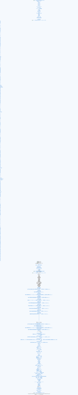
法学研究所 (39, 19)
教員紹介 (39, 355)
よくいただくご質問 (39, 356)
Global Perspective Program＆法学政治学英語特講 (39, 376)
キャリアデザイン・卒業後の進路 (39, 372)
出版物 (39, 286)
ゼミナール (39, 353)
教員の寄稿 (39, 285)
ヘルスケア (39, 367)
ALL (39, 275)
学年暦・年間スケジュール (39, 365)
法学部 (39, 276)
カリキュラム (39, 352)
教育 (39, 350)
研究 (39, 360)
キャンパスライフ (39, 364)
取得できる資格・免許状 (39, 373)
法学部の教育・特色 (39, 351)
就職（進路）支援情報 (39, 377)
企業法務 (39, 281)
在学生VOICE (39, 366)
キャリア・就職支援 (39, 371)
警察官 (39, 280)
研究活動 (39, 361)
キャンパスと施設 (39, 349)
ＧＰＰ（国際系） (39, 283)
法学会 (39, 278)
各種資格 (39, 284)
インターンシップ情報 (39, 378)
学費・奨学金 (39, 382)
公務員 (39, 279)
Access (39, 344)
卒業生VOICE (39, 374)
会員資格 (39, 385)
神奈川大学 (39, 387)
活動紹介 (39, 384)
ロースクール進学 (39, 282)
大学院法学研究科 (39, 17)
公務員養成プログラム (39, 375)
